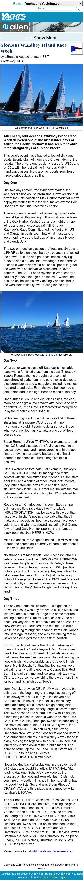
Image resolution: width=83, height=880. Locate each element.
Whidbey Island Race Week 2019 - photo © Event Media (41, 354)
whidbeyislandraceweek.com (52, 851)
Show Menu (45, 37)
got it (64, 877)
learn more (50, 877)
